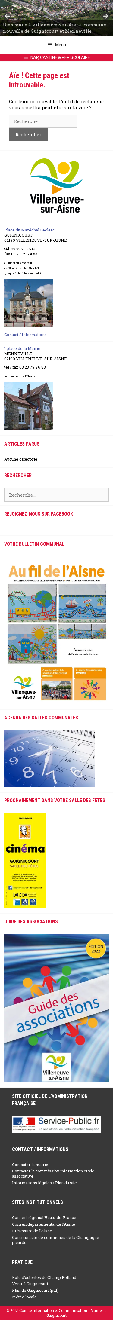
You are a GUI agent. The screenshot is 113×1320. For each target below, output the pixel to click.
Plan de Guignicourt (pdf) (35, 1290)
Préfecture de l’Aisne (32, 1230)
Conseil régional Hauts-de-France (44, 1217)
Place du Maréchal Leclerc (29, 230)
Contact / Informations (25, 334)
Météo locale (24, 1297)
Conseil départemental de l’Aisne (43, 1224)
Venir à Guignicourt (30, 1283)
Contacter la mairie (30, 1164)
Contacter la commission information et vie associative (53, 1173)
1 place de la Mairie (22, 348)
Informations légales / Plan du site (44, 1182)
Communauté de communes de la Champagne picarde (55, 1240)
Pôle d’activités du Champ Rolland (44, 1277)
